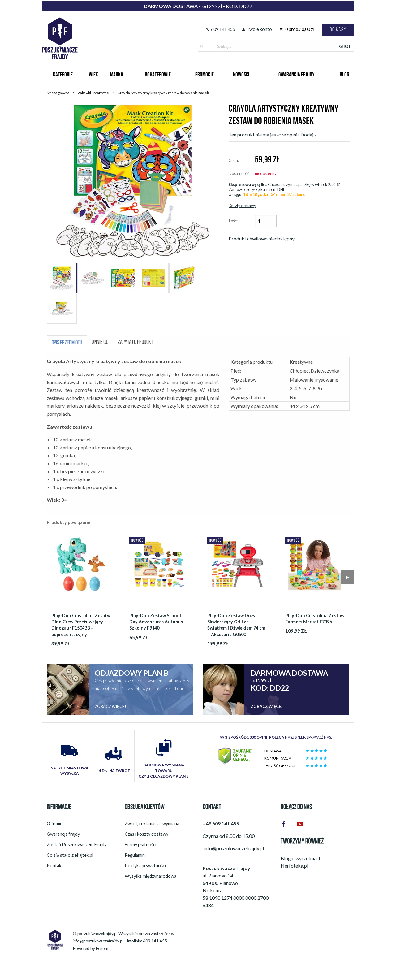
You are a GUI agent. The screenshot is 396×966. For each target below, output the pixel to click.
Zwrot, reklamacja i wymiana (152, 823)
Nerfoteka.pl (294, 866)
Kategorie (63, 75)
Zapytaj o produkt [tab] (135, 342)
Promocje (204, 75)
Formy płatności (140, 844)
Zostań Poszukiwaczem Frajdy (76, 844)
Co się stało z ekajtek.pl (70, 855)
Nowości (241, 75)
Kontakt (55, 865)
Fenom (102, 948)
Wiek (93, 75)
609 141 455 (223, 29)
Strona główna (58, 93)
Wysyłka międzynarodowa (150, 876)
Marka (116, 75)
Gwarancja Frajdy (296, 75)
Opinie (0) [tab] (100, 342)
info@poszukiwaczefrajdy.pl (98, 940)
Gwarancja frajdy (63, 834)
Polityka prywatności (145, 865)
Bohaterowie (158, 75)
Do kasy (338, 29)
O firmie (54, 823)
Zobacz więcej (110, 706)
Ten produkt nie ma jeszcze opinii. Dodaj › (272, 134)
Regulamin (135, 855)
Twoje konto (259, 29)
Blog (344, 75)
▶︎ (347, 577)
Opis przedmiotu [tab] (67, 343)
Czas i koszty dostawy (146, 834)
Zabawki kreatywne (93, 93)
